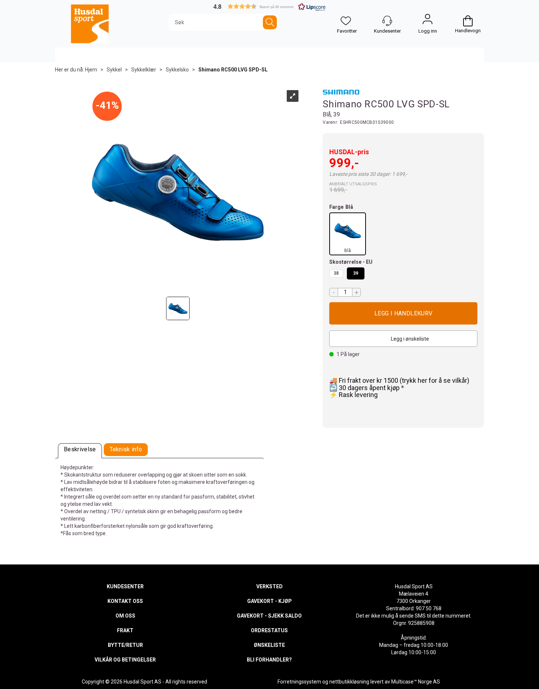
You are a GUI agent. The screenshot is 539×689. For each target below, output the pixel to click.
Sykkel (114, 70)
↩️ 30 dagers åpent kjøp (365, 388)
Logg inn (427, 21)
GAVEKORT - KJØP (269, 601)
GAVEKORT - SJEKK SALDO (269, 616)
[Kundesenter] (387, 21)
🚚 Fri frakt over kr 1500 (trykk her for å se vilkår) (399, 380)
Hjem (91, 70)
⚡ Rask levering (353, 395)
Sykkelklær (143, 70)
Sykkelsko (177, 70)
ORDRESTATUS (269, 630)
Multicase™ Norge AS (415, 682)
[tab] (80, 450)
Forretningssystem (299, 682)
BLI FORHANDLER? (269, 660)
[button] (269, 6)
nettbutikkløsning (349, 682)
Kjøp (403, 313)
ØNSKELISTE (269, 645)
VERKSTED (269, 586)
